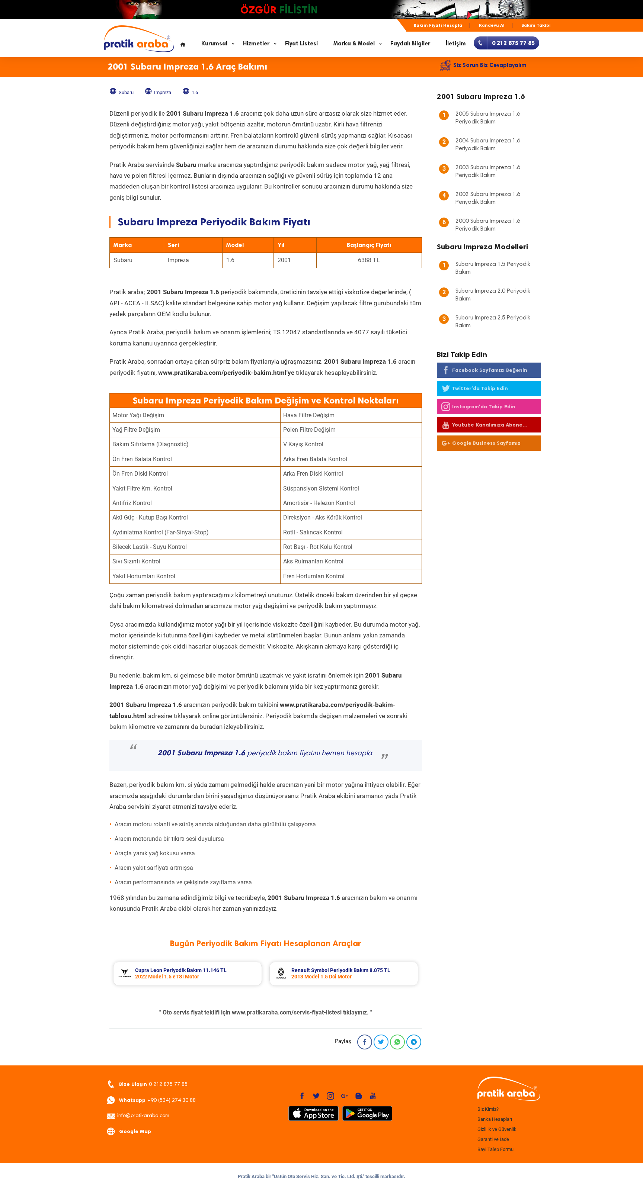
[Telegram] (413, 1042)
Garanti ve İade (493, 1139)
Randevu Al (492, 25)
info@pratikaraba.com (143, 1116)
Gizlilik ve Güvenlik (496, 1129)
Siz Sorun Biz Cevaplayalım (490, 65)
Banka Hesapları (494, 1119)
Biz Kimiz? (488, 1109)
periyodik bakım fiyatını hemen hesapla (264, 753)
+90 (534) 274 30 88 (157, 1100)
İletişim (456, 43)
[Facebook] (364, 1042)
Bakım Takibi (536, 25)
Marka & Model (354, 43)
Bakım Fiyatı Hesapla (438, 25)
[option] (187, 974)
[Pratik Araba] (507, 1089)
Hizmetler (256, 43)
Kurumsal (214, 43)
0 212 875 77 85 (153, 1084)
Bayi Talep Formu (495, 1149)
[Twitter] (381, 1042)
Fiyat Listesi (301, 43)
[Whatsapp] (397, 1042)
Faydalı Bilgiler (410, 43)
